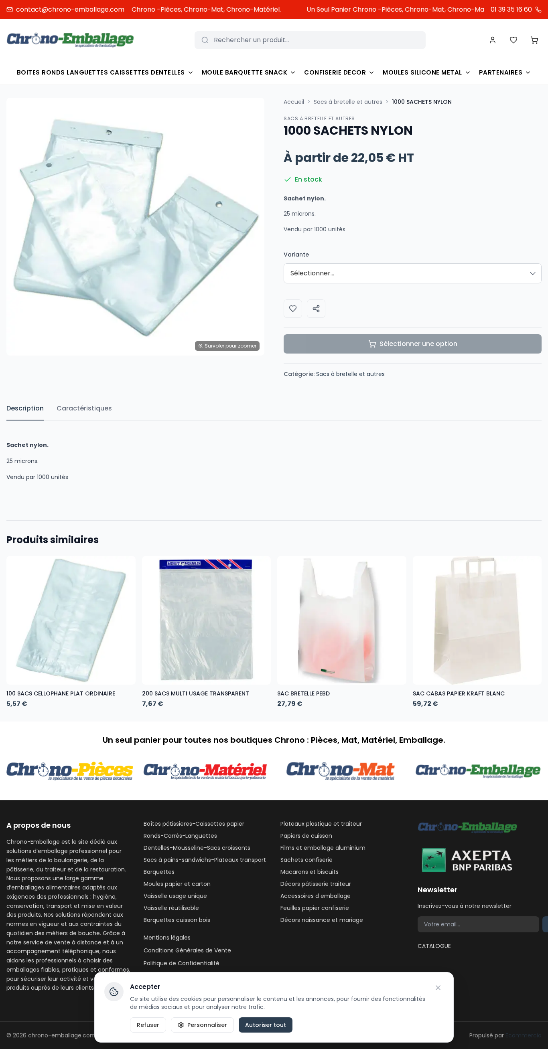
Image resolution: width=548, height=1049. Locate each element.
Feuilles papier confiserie (314, 908)
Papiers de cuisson (306, 836)
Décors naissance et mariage (321, 920)
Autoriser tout (265, 1025)
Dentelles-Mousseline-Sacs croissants (197, 848)
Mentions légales (167, 938)
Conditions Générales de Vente (187, 950)
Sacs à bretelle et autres (348, 102)
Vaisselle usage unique (175, 896)
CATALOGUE (434, 946)
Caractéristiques (84, 408)
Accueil (294, 102)
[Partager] (316, 308)
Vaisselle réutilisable (171, 908)
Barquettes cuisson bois (177, 920)
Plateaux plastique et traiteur (321, 824)
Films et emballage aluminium (322, 848)
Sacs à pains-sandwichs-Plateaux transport (205, 860)
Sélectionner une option (418, 343)
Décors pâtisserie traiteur (315, 884)
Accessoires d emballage (315, 896)
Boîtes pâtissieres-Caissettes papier (194, 824)
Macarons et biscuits (309, 872)
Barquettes (159, 872)
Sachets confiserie (306, 860)
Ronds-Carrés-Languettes (180, 836)
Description (25, 408)
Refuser (148, 1025)
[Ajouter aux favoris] (293, 308)
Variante (296, 255)
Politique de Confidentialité (181, 963)
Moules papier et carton (177, 884)
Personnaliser (207, 1025)
